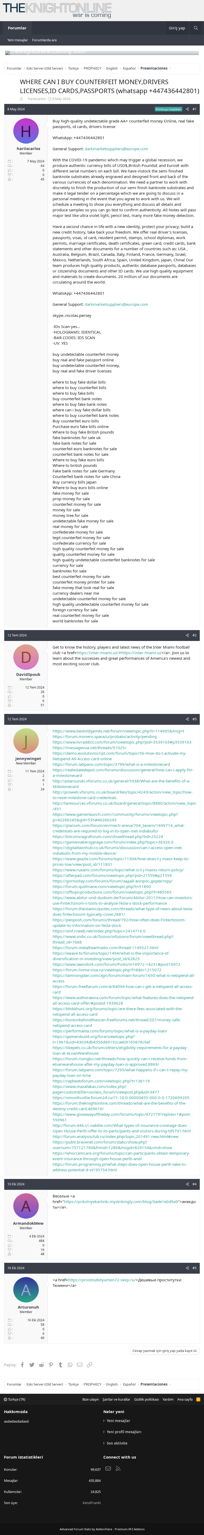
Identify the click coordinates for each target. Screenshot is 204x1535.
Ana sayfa (185, 1399)
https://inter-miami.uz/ (98, 652)
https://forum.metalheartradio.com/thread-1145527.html (105, 947)
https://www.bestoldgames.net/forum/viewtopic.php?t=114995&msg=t (118, 731)
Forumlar (17, 27)
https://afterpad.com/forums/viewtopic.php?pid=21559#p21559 (112, 875)
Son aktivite (117, 1443)
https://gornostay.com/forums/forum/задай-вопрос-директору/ (113, 880)
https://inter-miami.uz (141, 652)
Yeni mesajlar (17, 40)
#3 (195, 719)
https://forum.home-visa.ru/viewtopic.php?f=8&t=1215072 (107, 969)
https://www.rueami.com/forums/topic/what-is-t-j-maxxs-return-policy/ (118, 869)
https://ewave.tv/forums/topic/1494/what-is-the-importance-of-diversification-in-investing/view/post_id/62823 (111, 955)
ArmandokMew (28, 1223)
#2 (195, 635)
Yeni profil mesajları (124, 1431)
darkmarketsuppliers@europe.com (116, 148)
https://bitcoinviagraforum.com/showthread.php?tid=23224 (108, 836)
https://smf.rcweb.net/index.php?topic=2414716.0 (99, 930)
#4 (195, 1184)
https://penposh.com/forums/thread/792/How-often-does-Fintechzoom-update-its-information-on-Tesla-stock (119, 922)
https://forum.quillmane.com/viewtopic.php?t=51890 (102, 886)
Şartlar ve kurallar (116, 1399)
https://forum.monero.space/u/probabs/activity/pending (105, 736)
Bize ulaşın (90, 1399)
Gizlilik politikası (146, 1399)
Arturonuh (28, 1307)
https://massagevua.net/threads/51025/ (89, 747)
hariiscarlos (37, 98)
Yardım (168, 1399)
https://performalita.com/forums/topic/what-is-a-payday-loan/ (110, 1030)
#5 (195, 1268)
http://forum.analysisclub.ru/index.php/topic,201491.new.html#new (115, 1136)
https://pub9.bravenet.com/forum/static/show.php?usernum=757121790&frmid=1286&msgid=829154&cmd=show (112, 1144)
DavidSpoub (28, 674)
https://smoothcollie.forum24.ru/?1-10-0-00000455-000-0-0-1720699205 (121, 1097)
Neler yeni (113, 1411)
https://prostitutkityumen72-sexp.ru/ (102, 1279)
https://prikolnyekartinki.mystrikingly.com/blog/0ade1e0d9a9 (121, 1201)
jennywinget (28, 758)
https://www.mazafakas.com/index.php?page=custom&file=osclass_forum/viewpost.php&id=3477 (106, 1089)
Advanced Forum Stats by (102, 1529)
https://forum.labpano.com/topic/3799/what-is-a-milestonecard (111, 764)
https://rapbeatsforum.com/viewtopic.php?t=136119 (101, 1080)
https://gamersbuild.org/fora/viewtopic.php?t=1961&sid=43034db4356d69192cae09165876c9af (101, 1039)
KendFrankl (92, 1502)
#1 (195, 109)
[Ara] (195, 28)
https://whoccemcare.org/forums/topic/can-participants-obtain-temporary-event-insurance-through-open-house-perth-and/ (121, 1155)
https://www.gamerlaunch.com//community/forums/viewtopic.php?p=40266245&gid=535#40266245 (115, 817)
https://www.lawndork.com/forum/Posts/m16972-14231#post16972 (116, 964)
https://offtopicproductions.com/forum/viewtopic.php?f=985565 (112, 892)
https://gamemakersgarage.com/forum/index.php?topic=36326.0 (113, 842)
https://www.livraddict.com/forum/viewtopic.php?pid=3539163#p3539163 (122, 742)
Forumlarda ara (44, 40)
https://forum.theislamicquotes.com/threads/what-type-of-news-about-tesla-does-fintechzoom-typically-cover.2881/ (123, 911)
